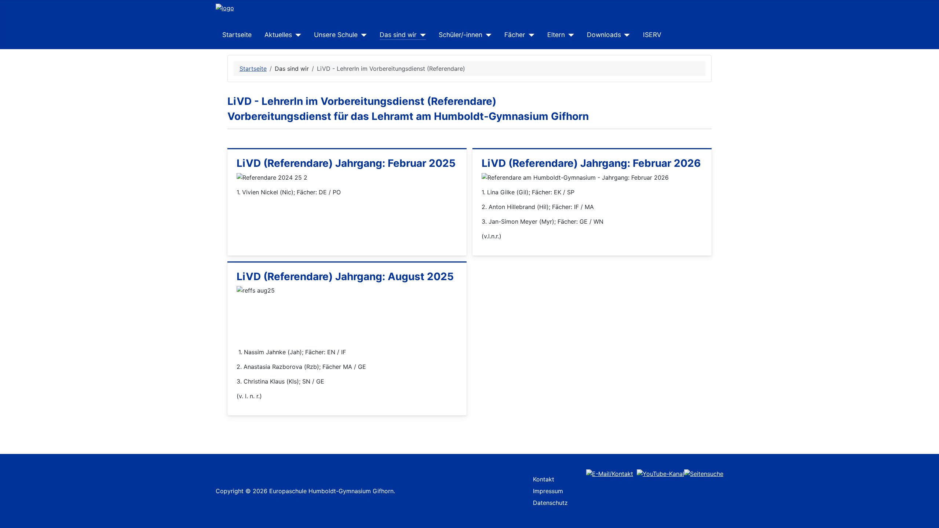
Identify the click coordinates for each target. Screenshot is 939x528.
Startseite (237, 34)
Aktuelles (278, 34)
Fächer (514, 34)
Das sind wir (398, 34)
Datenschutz (550, 502)
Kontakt (543, 479)
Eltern (556, 34)
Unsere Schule (336, 34)
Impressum (548, 491)
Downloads (604, 34)
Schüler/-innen (460, 34)
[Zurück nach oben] (930, 519)
